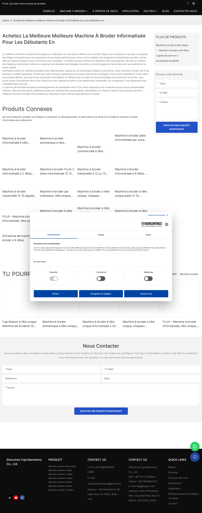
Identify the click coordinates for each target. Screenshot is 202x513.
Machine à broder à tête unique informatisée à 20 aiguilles (99, 324)
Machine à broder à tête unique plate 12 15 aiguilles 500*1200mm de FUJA (131, 194)
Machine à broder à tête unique (62, 466)
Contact (172, 503)
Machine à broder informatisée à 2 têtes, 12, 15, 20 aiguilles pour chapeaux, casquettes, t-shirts (19, 172)
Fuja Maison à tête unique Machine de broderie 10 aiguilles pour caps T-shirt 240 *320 (19, 324)
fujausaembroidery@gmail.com (104, 483)
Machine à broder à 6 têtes (60, 482)
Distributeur (174, 483)
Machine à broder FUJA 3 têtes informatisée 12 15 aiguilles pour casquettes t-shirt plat (57, 172)
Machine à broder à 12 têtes (61, 490)
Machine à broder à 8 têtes (60, 486)
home (5, 20)
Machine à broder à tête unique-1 (93, 210)
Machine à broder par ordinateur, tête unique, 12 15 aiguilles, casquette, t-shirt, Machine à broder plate (57, 194)
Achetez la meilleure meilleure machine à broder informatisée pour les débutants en (58, 20)
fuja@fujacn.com (146, 486)
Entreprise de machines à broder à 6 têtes (19, 238)
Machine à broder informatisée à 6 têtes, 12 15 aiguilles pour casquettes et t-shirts (132, 172)
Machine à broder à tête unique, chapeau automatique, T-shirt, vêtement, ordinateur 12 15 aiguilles (93, 194)
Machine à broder (189, 274)
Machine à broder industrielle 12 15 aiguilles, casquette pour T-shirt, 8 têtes (19, 194)
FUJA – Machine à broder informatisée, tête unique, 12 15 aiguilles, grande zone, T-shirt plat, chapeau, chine (19, 219)
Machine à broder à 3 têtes (60, 474)
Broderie (173, 472)
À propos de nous (178, 477)
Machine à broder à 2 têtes (60, 470)
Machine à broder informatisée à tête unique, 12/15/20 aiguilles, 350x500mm (19, 141)
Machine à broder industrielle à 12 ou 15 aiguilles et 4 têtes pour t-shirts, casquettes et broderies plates (94, 172)
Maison (172, 467)
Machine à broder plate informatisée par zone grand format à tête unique (130, 138)
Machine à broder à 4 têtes (60, 478)
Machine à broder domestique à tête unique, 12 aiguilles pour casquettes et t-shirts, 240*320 (55, 141)
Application (174, 488)
